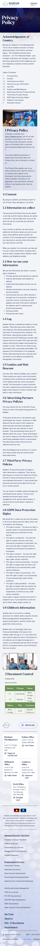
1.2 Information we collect (13, 81)
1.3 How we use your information (16, 84)
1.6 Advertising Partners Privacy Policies (19, 92)
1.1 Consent (8, 79)
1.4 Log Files (8, 87)
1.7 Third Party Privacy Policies (15, 95)
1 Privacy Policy (10, 76)
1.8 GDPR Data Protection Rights (16, 97)
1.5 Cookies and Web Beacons (14, 89)
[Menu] (34, 4)
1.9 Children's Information (13, 100)
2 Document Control (12, 103)
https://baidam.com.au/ (13, 137)
